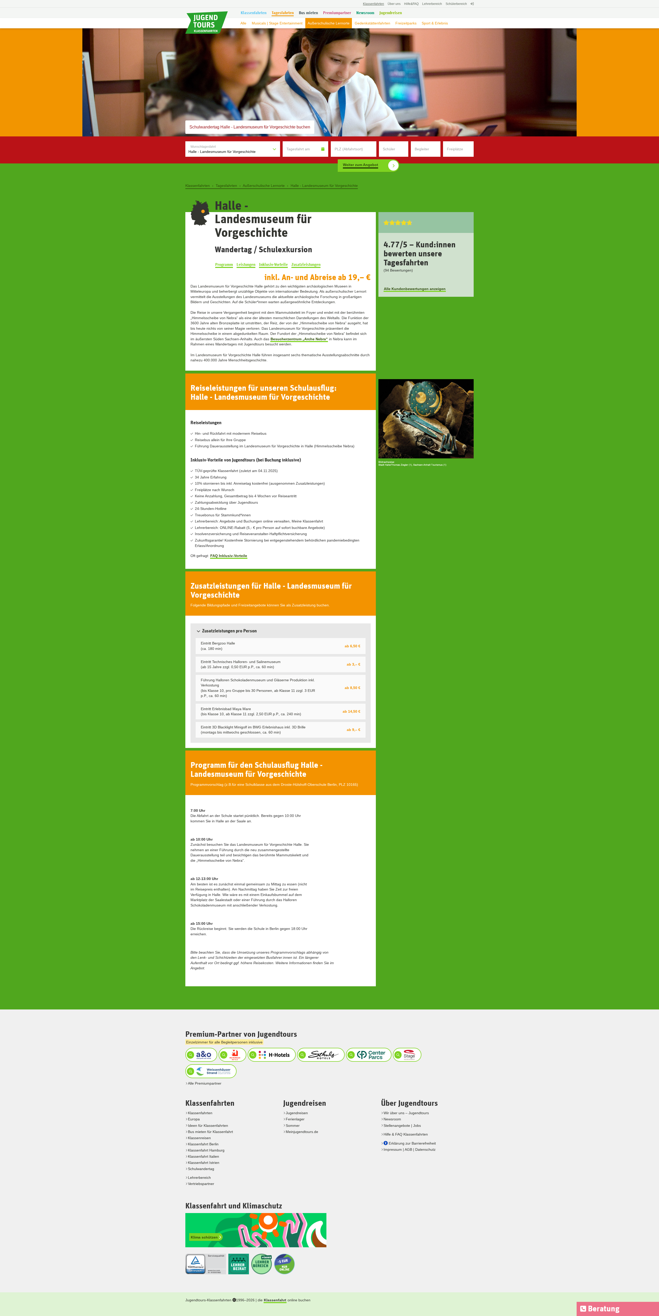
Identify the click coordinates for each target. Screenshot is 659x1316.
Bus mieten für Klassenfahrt (210, 1132)
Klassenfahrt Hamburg (206, 1150)
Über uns (394, 4)
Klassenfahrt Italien (203, 1156)
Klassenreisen (199, 1138)
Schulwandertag (201, 1169)
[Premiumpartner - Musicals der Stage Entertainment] (406, 1055)
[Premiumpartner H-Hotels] (271, 1055)
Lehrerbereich (432, 4)
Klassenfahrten (200, 1113)
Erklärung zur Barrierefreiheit (412, 1143)
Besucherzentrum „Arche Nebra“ (299, 339)
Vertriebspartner (201, 1184)
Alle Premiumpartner (204, 1083)
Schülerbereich (456, 4)
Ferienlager (295, 1119)
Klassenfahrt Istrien (203, 1163)
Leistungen (246, 265)
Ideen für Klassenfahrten (208, 1125)
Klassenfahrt (275, 1300)
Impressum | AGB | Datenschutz (410, 1149)
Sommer (293, 1125)
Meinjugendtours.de (302, 1132)
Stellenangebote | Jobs (402, 1125)
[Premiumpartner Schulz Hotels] (320, 1055)
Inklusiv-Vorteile (273, 265)
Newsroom (392, 1119)
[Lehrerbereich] (471, 6)
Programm (224, 265)
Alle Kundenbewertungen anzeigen (415, 289)
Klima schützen (205, 1237)
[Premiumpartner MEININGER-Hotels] (232, 1055)
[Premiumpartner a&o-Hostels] (200, 1055)
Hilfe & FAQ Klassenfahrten (406, 1134)
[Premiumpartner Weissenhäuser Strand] (210, 1071)
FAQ (411, 4)
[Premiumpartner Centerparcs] (367, 1055)
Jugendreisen (297, 1113)
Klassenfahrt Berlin (203, 1144)
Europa (194, 1119)
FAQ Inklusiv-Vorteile (228, 556)
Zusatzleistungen (305, 265)
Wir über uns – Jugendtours (406, 1113)
